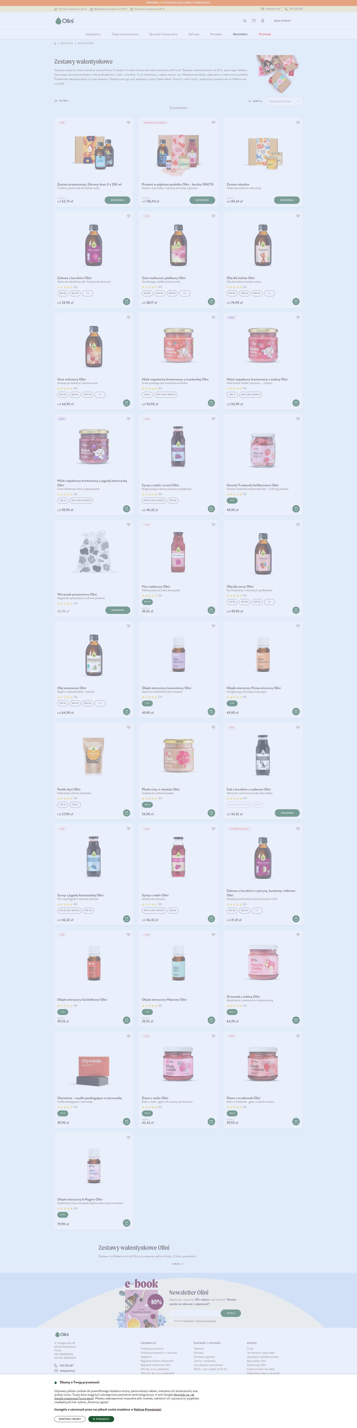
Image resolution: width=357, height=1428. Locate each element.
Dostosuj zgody (70, 1419)
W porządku (101, 1419)
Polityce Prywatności (147, 1409)
